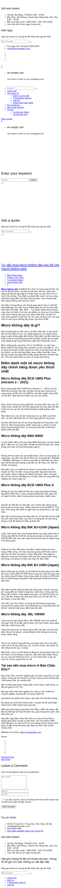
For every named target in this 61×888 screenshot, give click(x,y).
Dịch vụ (10, 880)
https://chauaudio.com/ (30, 732)
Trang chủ (12, 878)
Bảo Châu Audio (14, 275)
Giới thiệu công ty (16, 882)
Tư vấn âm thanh (15, 280)
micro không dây (15, 282)
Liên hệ (10, 885)
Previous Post (7, 757)
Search (33, 180)
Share (4, 736)
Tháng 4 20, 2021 (15, 277)
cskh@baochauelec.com (18, 48)
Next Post (5, 759)
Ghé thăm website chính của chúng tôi (25, 831)
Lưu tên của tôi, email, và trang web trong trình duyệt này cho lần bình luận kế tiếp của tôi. (29, 800)
